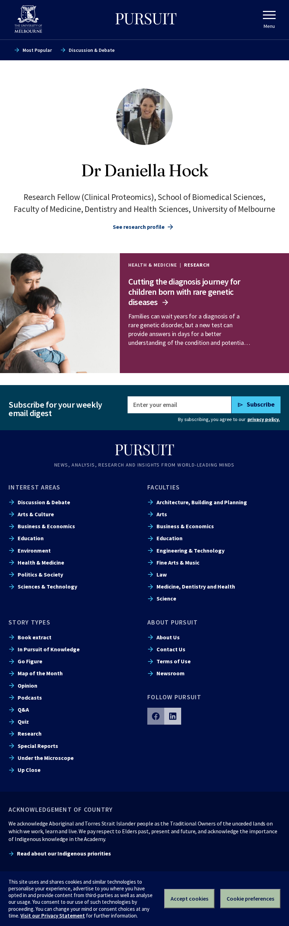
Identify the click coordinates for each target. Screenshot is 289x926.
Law (161, 574)
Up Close (29, 769)
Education (31, 538)
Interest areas (34, 487)
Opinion (27, 685)
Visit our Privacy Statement (52, 915)
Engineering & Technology (190, 550)
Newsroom (170, 673)
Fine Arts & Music (177, 562)
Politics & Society (40, 574)
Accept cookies (189, 898)
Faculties (163, 487)
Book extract (34, 637)
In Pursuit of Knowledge (49, 649)
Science (166, 598)
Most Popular (37, 50)
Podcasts (30, 697)
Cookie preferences (250, 898)
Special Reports (38, 745)
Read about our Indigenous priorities (64, 853)
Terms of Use (173, 661)
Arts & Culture (36, 514)
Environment (34, 550)
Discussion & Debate (92, 50)
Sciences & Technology (47, 586)
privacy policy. (263, 419)
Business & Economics (46, 526)
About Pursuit (172, 622)
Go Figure (30, 661)
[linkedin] (172, 716)
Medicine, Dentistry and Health (195, 586)
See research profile (139, 226)
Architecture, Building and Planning (201, 502)
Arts (161, 514)
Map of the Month (40, 673)
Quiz (23, 721)
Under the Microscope (46, 757)
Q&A (23, 709)
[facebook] (155, 716)
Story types (29, 622)
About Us (168, 637)
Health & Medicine (41, 562)
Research (30, 733)
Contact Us (170, 649)
